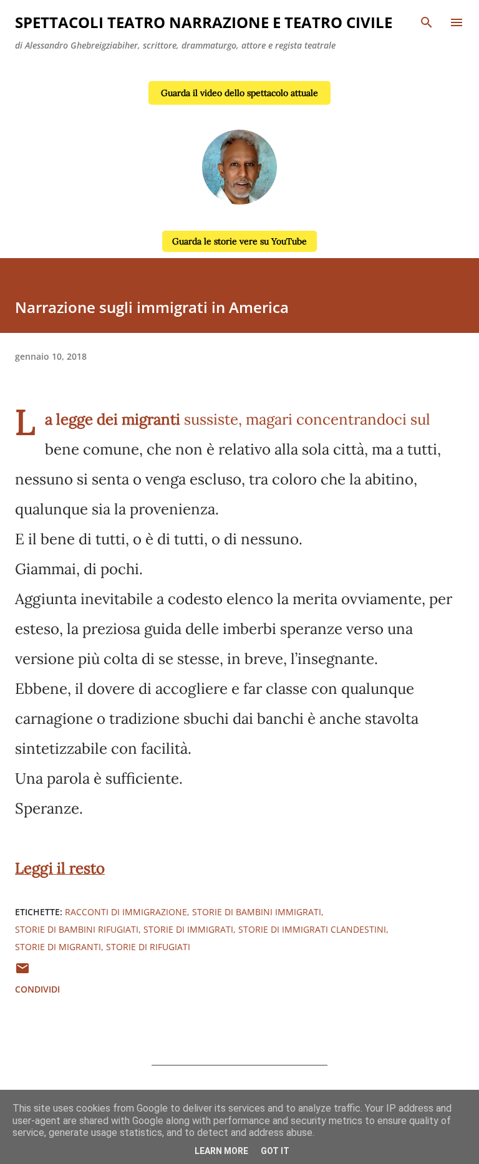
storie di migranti (58, 947)
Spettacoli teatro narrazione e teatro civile (203, 22)
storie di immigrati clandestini (312, 929)
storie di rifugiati (148, 947)
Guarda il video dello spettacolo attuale (239, 93)
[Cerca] (426, 22)
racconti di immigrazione (126, 912)
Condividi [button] (37, 989)
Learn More (221, 1151)
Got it (275, 1151)
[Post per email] (22, 972)
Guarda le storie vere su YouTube (239, 241)
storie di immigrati (188, 929)
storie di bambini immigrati (256, 912)
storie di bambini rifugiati (76, 929)
